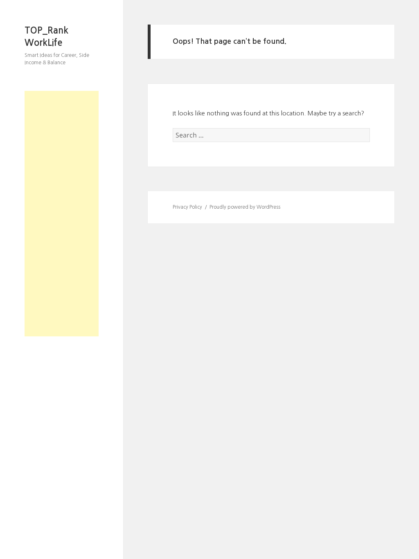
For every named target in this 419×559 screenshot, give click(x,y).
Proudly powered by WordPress (245, 207)
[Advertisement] (62, 213)
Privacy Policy (187, 207)
